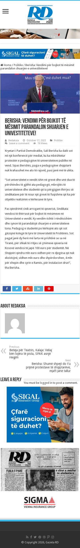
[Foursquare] (48, 537)
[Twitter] (35, 537)
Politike (18, 65)
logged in (46, 382)
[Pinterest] (40, 537)
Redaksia (13, 140)
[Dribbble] (44, 537)
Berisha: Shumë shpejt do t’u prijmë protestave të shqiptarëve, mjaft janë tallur (48, 366)
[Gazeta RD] (40, 13)
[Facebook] (31, 537)
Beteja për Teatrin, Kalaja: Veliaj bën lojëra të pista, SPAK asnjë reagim (30, 352)
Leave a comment (19, 143)
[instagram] (52, 537)
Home (7, 65)
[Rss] (27, 537)
